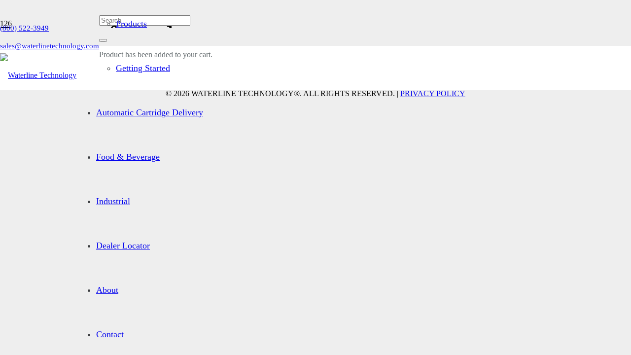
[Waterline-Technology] (38, 75)
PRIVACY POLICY (432, 93)
